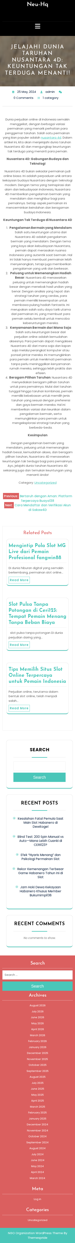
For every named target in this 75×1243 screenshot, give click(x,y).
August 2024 (37, 1148)
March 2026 (37, 1035)
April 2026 (37, 1029)
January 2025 (37, 1119)
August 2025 (38, 1077)
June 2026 (37, 1017)
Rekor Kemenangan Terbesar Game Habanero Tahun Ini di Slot (40, 873)
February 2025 (37, 1112)
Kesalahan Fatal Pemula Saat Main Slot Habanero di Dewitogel (40, 822)
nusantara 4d (51, 137)
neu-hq (37, 4)
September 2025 (38, 1071)
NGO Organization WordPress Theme (35, 1233)
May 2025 (37, 1095)
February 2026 (37, 1041)
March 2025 (37, 1107)
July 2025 (38, 1083)
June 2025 (37, 1089)
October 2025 (38, 1065)
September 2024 (37, 1142)
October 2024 (37, 1136)
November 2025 (37, 1059)
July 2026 (38, 1011)
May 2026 (37, 1023)
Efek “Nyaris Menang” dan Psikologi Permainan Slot (41, 857)
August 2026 (38, 1005)
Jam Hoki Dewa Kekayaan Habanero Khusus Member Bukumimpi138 (40, 891)
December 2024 (37, 1124)
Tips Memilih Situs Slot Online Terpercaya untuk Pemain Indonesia (37, 675)
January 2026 (37, 1047)
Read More (19, 580)
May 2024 (37, 1166)
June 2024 (37, 1160)
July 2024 (37, 1154)
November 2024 (37, 1130)
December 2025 (37, 1053)
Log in (37, 1199)
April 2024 (37, 1172)
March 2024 (37, 1178)
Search (39, 749)
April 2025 (37, 1101)
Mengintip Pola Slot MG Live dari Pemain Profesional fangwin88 (37, 551)
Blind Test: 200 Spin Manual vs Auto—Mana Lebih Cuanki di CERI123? (40, 840)
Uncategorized (45, 482)
